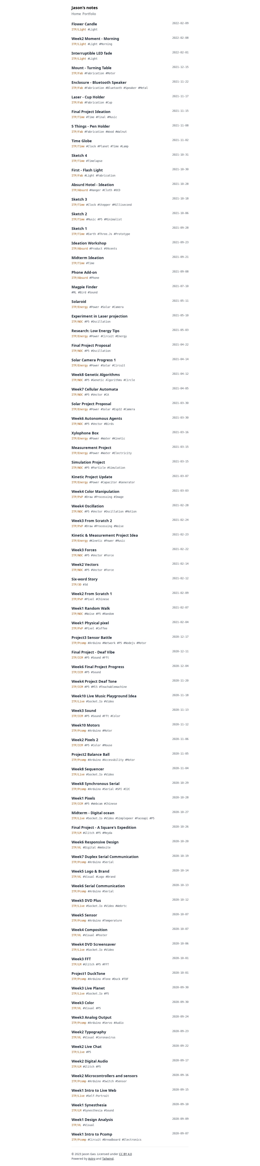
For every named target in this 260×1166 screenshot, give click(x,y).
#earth (92, 234)
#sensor (121, 1081)
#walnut (121, 131)
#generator (127, 482)
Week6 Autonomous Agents (97, 418)
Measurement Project (91, 447)
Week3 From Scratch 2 (92, 520)
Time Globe (82, 140)
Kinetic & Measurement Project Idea (105, 535)
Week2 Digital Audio (90, 1061)
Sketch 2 (79, 213)
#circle (129, 380)
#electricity (122, 453)
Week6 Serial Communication (98, 885)
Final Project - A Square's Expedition (104, 827)
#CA (106, 394)
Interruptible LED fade (92, 53)
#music (112, 117)
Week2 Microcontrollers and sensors (105, 1075)
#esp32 (118, 409)
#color (115, 716)
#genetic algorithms (107, 380)
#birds (109, 423)
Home (76, 14)
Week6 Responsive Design (95, 842)
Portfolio (89, 14)
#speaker (131, 87)
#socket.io (95, 701)
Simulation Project (88, 462)
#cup (109, 102)
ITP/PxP (78, 496)
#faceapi (142, 818)
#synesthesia (93, 1110)
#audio (119, 1022)
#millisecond (122, 204)
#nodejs (130, 643)
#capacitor (110, 482)
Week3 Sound (84, 710)
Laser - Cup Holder (88, 97)
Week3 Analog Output (92, 1017)
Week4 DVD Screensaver (94, 944)
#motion (130, 511)
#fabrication (95, 73)
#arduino (95, 643)
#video (109, 701)
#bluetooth (115, 87)
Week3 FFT (81, 958)
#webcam (97, 803)
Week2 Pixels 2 (85, 739)
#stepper (105, 204)
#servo (108, 1022)
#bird (83, 292)
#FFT (105, 964)
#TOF (125, 979)
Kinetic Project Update (92, 476)
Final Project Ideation (91, 111)
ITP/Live (79, 701)
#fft (105, 657)
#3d (85, 584)
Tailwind (108, 1159)
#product (96, 248)
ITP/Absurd (80, 190)
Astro (91, 1159)
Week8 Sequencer (88, 769)
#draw (89, 496)
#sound (93, 292)
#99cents (110, 248)
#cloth (108, 190)
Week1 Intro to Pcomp (92, 1134)
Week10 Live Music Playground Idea (104, 695)
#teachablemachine (113, 686)
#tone (107, 979)
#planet (104, 146)
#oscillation (100, 321)
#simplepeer (125, 818)
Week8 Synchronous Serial (95, 783)
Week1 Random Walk (91, 608)
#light (93, 29)
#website (104, 847)
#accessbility (113, 759)
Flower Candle (84, 24)
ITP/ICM (78, 657)
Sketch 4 (79, 155)
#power (95, 307)
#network (109, 643)
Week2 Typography (89, 1031)
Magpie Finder (85, 286)
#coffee (101, 628)
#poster (101, 935)
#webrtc (121, 906)
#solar (106, 307)
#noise (119, 526)
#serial (108, 789)
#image (119, 496)
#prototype (122, 234)
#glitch (89, 832)
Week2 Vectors (85, 564)
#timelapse (94, 161)
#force (109, 555)
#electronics (131, 1139)
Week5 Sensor (84, 915)
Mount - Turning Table (92, 67)
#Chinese (102, 599)
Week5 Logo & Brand (90, 871)
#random (108, 613)
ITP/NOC (78, 321)
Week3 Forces (84, 549)
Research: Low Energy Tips (95, 330)
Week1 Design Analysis (92, 1119)
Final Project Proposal (91, 345)
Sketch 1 (79, 228)
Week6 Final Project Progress (98, 666)
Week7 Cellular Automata (95, 389)
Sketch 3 (79, 199)
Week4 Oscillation (88, 506)
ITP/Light (80, 29)
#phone (94, 277)
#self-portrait (97, 1095)
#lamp (124, 146)
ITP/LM (77, 832)
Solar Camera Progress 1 (94, 359)
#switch (108, 1081)
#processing (104, 496)
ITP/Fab (78, 73)
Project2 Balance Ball (90, 754)
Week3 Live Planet (88, 988)
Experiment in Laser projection (100, 316)
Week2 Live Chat (87, 1046)
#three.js (106, 234)
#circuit (108, 336)
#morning (105, 44)
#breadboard (112, 1139)
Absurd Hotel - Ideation (93, 184)
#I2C (127, 789)
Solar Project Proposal (91, 403)
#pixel (90, 599)
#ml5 (95, 686)
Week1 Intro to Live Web (94, 1090)
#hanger (95, 190)
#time (91, 117)
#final (101, 117)
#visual (89, 876)
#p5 (101, 219)
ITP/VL (77, 847)
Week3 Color (83, 1002)
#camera (118, 307)
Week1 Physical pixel (90, 622)
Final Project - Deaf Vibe (93, 652)
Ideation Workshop (89, 243)
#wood (110, 131)
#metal (143, 87)
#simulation (116, 467)
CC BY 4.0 (125, 1154)
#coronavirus (105, 1037)
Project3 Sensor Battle (92, 637)
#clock (92, 146)
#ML (75, 292)
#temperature (112, 920)
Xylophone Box (85, 433)
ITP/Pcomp (80, 643)
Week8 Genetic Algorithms (96, 374)
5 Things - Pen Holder (91, 126)
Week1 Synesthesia (89, 1104)
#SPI (119, 789)
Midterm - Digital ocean (93, 812)
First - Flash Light (87, 170)
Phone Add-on (84, 272)
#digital (90, 847)
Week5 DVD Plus (86, 900)
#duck (117, 979)
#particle (99, 467)
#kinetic (118, 438)
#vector (97, 394)
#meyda (107, 832)
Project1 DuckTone (88, 973)
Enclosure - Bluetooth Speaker (99, 82)
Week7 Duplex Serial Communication (105, 856)
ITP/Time (79, 117)
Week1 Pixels (83, 798)
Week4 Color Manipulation (95, 491)
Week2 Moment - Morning (95, 38)
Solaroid (79, 301)
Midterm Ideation (88, 257)
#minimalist (113, 219)
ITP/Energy (80, 307)
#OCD (117, 190)
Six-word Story (85, 579)
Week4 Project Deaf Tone (94, 681)
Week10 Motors (86, 725)
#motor (110, 73)
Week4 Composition (89, 929)
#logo (101, 876)
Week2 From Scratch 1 (92, 593)
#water (106, 438)
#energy (121, 336)
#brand (110, 876)
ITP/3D (77, 584)
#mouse (107, 745)
